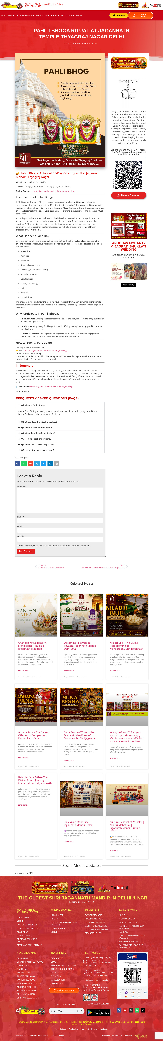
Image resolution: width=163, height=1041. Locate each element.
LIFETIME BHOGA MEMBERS (97, 929)
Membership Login (94, 933)
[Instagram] (131, 1010)
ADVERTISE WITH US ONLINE (63, 965)
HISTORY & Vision (127, 918)
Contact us (57, 983)
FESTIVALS (123, 932)
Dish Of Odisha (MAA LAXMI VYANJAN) (64, 923)
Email (20, 526)
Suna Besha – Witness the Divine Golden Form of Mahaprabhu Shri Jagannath (80, 735)
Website (20, 536)
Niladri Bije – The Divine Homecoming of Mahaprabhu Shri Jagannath (126, 645)
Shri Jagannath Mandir (24, 15)
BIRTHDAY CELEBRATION (28, 997)
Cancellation (58, 979)
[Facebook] (119, 1010)
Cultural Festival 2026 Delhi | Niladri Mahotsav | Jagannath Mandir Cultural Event (127, 826)
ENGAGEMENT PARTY (26, 990)
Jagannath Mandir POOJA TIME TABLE (131, 927)
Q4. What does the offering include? (38, 433)
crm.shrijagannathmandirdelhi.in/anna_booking (53, 191)
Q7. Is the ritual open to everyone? (37, 450)
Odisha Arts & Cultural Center (46, 15)
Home (3, 15)
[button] (60, 405)
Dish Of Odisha (66, 15)
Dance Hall (22, 969)
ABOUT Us (123, 915)
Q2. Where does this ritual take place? (39, 422)
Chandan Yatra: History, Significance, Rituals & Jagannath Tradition (32, 645)
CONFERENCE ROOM (26, 979)
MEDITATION (22, 932)
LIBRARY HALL (23, 965)
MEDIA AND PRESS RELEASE (29, 945)
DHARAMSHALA (24, 917)
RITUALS (54, 918)
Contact (79, 15)
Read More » (23, 670)
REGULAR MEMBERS (94, 918)
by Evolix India (126, 1035)
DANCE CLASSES (24, 935)
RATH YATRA (56, 972)
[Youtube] (125, 1010)
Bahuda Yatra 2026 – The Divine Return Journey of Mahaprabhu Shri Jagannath (35, 780)
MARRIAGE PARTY (25, 972)
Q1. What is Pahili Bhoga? (33, 405)
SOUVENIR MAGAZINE (128, 941)
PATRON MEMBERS (93, 915)
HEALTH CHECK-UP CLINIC (28, 928)
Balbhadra (22, 958)
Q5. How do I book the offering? (36, 439)
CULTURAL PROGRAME (27, 924)
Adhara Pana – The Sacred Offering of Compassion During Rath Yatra (33, 735)
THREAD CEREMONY (26, 976)
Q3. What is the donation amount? (37, 427)
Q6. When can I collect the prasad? (37, 444)
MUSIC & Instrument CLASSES (27, 940)
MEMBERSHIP (57, 958)
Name (20, 517)
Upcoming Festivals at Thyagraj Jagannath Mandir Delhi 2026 (80, 645)
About (10, 15)
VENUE (20, 921)
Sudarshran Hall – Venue (30, 962)
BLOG (53, 962)
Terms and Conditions (62, 969)
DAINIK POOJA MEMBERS (96, 926)
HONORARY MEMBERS (95, 922)
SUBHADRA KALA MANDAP (29, 983)
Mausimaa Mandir (26, 994)
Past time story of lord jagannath (131, 946)
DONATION (56, 976)
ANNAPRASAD (57, 915)
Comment (22, 486)
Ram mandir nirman (129, 922)
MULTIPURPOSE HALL (26, 987)
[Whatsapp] (137, 1010)
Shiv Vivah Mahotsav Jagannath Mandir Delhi (78, 823)
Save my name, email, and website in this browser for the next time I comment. (54, 546)
